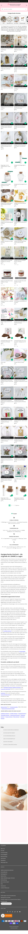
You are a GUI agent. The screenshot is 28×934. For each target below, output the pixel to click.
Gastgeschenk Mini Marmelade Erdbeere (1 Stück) (7, 281)
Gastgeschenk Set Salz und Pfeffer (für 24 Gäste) (19, 49)
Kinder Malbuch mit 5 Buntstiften (7, 87)
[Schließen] (25, 9)
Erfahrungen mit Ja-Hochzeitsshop (8, 895)
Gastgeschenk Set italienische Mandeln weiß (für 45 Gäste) (6, 479)
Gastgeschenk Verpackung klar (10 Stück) (20, 204)
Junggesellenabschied (5, 694)
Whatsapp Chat (4, 862)
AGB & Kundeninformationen (7, 870)
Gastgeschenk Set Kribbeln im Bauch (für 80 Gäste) (20, 107)
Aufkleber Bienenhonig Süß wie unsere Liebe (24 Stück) (20, 242)
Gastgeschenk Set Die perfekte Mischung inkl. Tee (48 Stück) (20, 145)
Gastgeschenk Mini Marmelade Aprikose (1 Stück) (20, 281)
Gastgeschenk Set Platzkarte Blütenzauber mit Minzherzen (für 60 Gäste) (7, 401)
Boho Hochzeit (16, 716)
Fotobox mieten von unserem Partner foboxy (11, 899)
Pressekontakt (4, 901)
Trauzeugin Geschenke (5, 689)
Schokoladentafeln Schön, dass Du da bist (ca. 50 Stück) (7, 341)
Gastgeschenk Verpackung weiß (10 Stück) (7, 223)
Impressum (3, 885)
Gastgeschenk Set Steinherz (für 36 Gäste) (7, 107)
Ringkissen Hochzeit (17, 687)
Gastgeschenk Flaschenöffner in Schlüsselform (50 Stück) (7, 68)
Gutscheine (3, 858)
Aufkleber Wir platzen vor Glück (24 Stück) (7, 242)
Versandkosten (4, 872)
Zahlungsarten (4, 874)
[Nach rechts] (26, 1)
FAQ (2, 883)
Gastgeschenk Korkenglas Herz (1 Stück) (20, 185)
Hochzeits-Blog (4, 852)
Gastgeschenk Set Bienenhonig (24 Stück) (20, 88)
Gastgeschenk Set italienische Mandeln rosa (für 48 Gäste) (20, 126)
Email (15, 539)
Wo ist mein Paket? (5, 882)
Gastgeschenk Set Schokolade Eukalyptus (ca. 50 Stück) (6, 261)
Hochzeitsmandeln (14, 707)
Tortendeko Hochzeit (5, 715)
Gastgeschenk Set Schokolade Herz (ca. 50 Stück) (20, 261)
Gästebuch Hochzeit (8, 687)
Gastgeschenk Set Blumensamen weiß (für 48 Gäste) (7, 440)
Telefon (25, 538)
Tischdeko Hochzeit (7, 631)
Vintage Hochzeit (9, 716)
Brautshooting (4, 856)
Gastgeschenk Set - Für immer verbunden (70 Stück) (6, 421)
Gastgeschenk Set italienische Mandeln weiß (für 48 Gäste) (6, 126)
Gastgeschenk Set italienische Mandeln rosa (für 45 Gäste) (20, 459)
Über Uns (3, 848)
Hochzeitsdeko (22, 651)
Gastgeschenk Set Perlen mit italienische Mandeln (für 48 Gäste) (6, 146)
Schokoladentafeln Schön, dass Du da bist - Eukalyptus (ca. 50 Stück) (20, 342)
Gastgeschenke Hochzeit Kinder (8, 708)
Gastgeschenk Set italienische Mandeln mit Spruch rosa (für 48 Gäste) (7, 381)
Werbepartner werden (5, 897)
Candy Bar (3, 693)
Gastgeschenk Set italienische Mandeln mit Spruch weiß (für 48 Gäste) (20, 69)
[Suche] (2, 9)
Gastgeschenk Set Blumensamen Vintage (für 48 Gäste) (20, 440)
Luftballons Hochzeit (5, 713)
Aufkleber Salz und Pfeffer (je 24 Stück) (20, 223)
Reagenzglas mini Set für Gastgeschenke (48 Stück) (19, 498)
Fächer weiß (3, 362)
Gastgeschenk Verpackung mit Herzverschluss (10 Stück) (6, 204)
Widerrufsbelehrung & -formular (8, 878)
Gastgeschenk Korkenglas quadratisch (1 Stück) (6, 185)
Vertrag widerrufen (6, 903)
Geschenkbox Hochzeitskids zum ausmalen (20, 302)
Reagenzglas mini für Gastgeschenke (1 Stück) (5, 166)
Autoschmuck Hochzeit (15, 715)
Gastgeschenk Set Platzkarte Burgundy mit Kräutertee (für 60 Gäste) (7, 460)
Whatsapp (21, 538)
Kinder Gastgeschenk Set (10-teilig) (6, 322)
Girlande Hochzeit (22, 713)
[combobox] (13, 9)
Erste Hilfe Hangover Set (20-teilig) (19, 479)
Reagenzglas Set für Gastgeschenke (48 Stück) (6, 498)
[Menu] (1, 5)
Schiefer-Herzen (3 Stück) (19, 362)
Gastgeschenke (4, 707)
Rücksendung (4, 880)
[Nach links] (2, 1)
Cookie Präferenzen (5, 887)
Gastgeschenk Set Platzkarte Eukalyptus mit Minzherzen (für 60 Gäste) (20, 381)
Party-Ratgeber (4, 854)
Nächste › (17, 505)
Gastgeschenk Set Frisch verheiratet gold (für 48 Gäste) (20, 401)
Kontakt (2, 850)
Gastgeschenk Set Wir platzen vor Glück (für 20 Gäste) (20, 322)
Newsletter (3, 860)
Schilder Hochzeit (13, 713)
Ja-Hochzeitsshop (15, 926)
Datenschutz (3, 876)
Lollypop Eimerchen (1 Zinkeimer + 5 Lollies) (7, 302)
